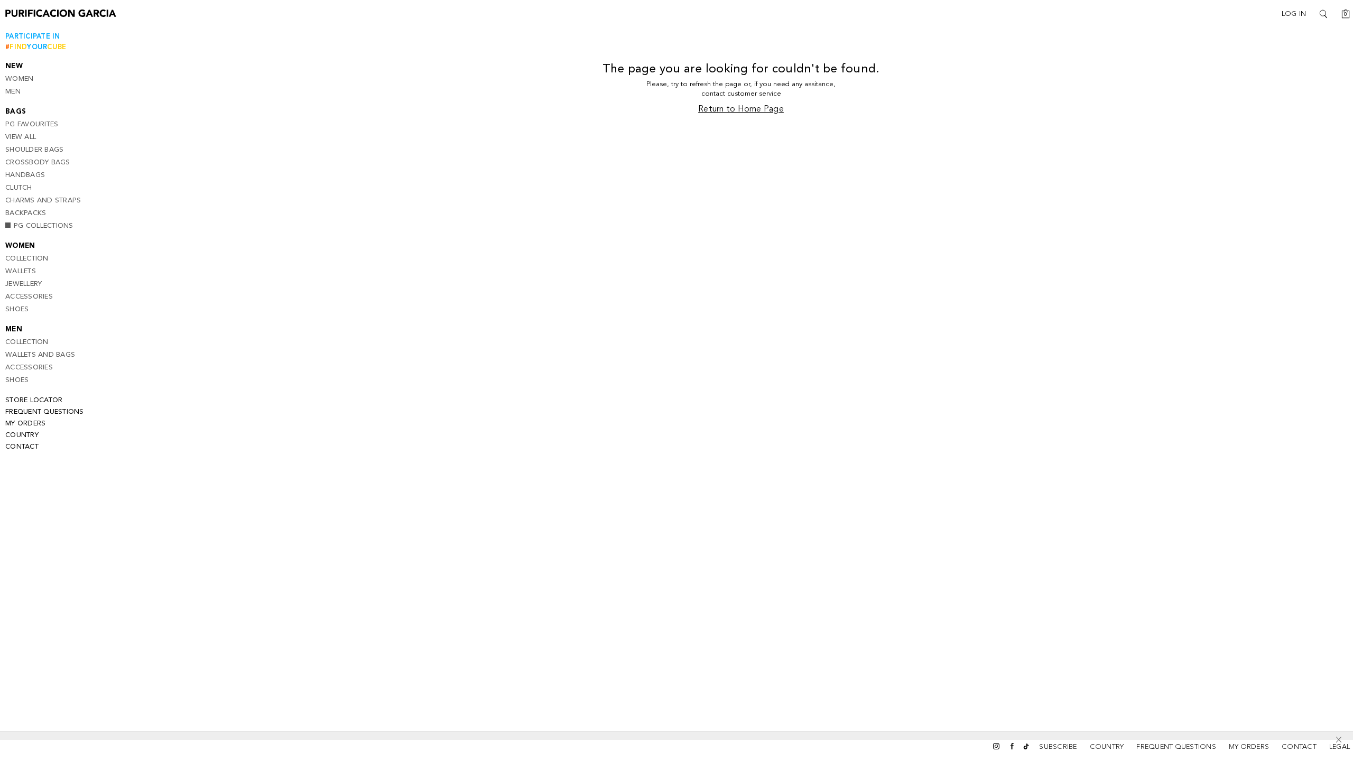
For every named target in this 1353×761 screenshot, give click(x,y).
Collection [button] (27, 258)
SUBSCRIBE (1058, 747)
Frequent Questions (44, 412)
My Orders (25, 423)
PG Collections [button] (43, 225)
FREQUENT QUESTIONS (1176, 747)
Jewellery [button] (23, 284)
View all (20, 137)
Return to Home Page (741, 109)
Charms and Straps (43, 200)
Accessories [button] (29, 296)
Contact (22, 446)
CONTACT (1299, 747)
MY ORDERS (1249, 747)
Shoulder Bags (34, 149)
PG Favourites (31, 124)
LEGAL (1339, 747)
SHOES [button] (17, 380)
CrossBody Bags (37, 162)
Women (19, 79)
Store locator (33, 400)
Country (22, 435)
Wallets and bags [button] (40, 354)
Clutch (18, 187)
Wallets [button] (20, 271)
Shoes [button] (17, 309)
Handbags (25, 175)
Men (13, 91)
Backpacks (25, 213)
